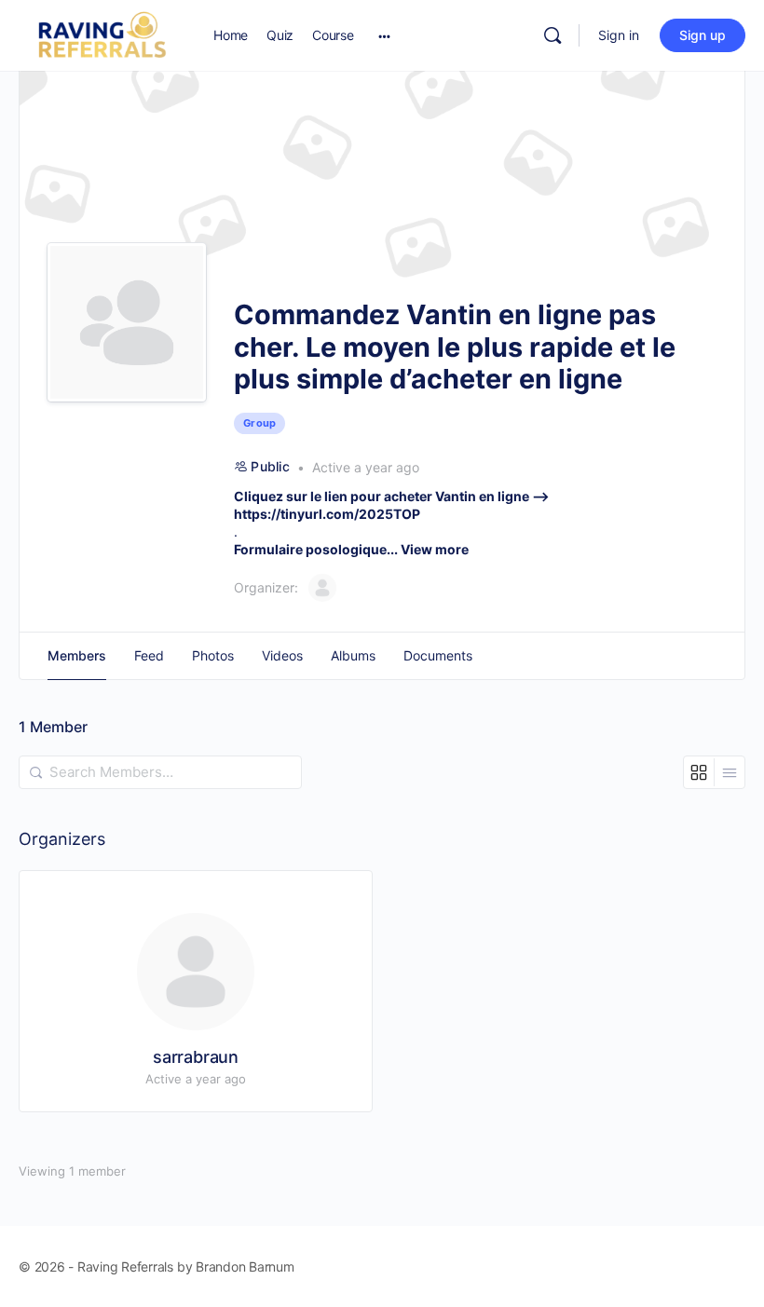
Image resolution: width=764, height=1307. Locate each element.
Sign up (702, 35)
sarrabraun (196, 1057)
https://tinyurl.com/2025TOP (327, 514)
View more (435, 549)
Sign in (618, 35)
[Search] (552, 35)
